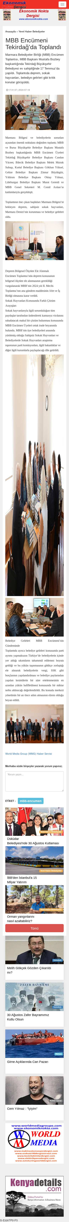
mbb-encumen (31, 800)
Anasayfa (10, 31)
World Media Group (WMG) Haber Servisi (28, 753)
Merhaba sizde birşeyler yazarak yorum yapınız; (33, 766)
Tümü (35, 928)
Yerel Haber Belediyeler (32, 31)
